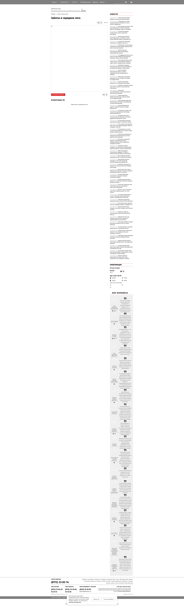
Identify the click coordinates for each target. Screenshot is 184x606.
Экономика (91, 579)
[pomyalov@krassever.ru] (114, 323)
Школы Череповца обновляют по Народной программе (120, 82)
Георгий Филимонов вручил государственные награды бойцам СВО (119, 107)
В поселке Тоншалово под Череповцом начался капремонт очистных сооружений (121, 186)
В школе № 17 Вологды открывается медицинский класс (120, 42)
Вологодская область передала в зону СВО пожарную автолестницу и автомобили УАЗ (119, 161)
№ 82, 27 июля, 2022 (62, 14)
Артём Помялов (114, 321)
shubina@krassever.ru (85, 591)
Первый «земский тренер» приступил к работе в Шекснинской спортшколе (121, 87)
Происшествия (111, 579)
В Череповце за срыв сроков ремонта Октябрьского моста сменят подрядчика (120, 23)
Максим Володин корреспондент (114, 380)
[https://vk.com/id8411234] (115, 433)
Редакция (64, 597)
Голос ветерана (120, 583)
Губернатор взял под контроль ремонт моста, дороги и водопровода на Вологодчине (119, 218)
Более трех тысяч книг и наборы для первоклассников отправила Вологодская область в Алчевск (121, 171)
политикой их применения (75, 602)
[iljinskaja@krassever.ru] (112, 310)
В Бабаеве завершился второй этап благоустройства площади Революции (120, 166)
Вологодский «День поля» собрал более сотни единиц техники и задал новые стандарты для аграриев (121, 62)
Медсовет (124, 581)
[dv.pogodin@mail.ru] (112, 338)
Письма (130, 581)
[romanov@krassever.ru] (114, 384)
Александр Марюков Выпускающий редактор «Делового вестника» (114, 551)
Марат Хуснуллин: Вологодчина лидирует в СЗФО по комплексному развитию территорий (120, 152)
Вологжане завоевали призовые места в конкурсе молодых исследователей (120, 78)
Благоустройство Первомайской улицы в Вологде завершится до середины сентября (119, 257)
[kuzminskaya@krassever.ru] (113, 570)
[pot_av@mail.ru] (114, 462)
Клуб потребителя (116, 581)
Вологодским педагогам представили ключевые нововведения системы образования (120, 102)
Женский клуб (128, 583)
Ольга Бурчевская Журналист (114, 354)
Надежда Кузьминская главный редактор (114, 566)
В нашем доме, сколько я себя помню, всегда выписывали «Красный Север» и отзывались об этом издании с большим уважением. (125, 546)
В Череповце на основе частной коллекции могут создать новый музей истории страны (121, 130)
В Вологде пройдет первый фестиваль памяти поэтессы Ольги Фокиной (121, 223)
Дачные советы (110, 583)
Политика (84, 579)
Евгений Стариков (114, 444)
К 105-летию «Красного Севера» (92, 581)
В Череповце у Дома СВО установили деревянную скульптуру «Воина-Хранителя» (120, 112)
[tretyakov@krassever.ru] (114, 369)
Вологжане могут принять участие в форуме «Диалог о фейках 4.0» (121, 204)
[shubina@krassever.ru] (114, 402)
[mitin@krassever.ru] (114, 535)
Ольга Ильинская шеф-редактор (114, 307)
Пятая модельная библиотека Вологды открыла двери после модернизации (120, 97)
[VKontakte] (79, 107)
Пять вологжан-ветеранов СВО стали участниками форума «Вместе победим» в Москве (121, 125)
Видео (130, 579)
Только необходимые (108, 599)
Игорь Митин (114, 533)
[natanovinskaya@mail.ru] (113, 433)
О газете (53, 597)
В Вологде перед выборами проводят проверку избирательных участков (121, 237)
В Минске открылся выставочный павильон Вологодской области (120, 213)
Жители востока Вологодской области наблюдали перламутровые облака (119, 51)
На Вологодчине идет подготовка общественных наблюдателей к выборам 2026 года (121, 247)
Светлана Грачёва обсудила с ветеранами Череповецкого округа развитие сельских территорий (120, 147)
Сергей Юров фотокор (114, 412)
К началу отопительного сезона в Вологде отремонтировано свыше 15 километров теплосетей (120, 196)
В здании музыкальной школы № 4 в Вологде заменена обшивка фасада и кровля (121, 181)
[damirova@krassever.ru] (114, 521)
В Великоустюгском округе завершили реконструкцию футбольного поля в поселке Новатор (121, 46)
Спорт (117, 579)
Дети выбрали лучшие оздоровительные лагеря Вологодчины (120, 156)
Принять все (96, 599)
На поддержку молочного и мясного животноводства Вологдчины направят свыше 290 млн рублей (121, 56)
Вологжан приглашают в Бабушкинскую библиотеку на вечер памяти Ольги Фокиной (120, 136)
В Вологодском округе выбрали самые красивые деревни (120, 18)
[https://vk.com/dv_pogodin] (114, 338)
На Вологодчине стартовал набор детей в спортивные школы (121, 227)
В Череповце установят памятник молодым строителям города (120, 121)
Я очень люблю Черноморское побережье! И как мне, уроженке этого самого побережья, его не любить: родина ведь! (125, 474)
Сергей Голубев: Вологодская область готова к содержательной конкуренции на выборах (119, 72)
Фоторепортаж (124, 579)
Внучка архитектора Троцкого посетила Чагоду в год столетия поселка (121, 208)
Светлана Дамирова (114, 518)
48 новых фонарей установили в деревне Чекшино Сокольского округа (119, 176)
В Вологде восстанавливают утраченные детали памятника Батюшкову (120, 92)
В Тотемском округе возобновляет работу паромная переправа (119, 33)
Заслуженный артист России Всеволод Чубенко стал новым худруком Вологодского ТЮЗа (120, 117)
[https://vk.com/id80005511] (115, 570)
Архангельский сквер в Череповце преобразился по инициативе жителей (121, 242)
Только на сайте (106, 581)
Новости (114, 14)
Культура (103, 579)
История (59, 597)
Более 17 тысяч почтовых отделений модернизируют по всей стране (120, 191)
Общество (97, 579)
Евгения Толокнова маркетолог (114, 477)
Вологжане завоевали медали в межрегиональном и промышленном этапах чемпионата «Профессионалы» (120, 141)
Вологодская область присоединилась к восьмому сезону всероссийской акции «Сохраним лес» (120, 38)
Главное (53, 14)
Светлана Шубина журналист (114, 399)
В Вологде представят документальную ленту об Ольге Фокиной (121, 200)
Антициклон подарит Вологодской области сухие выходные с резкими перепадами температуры (121, 67)
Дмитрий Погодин (114, 335)
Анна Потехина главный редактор (114, 459)
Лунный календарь (58, 94)
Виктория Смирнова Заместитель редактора (114, 504)
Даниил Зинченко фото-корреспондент (114, 490)
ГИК (132, 594)
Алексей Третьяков (114, 366)
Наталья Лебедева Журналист (114, 430)
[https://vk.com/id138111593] (114, 310)
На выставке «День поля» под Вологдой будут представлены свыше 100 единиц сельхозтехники (121, 252)
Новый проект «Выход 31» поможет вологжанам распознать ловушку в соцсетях (121, 232)
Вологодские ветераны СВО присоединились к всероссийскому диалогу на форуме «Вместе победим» (121, 28)
